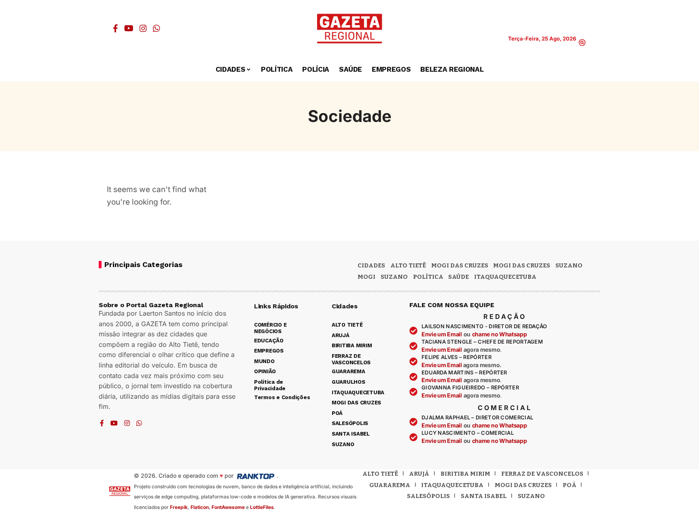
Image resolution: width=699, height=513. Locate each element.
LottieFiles (262, 507)
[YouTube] (129, 28)
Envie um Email (442, 334)
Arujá (419, 473)
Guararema (389, 485)
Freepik (179, 507)
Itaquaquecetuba (452, 485)
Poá (569, 485)
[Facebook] (115, 28)
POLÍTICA (428, 276)
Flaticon (200, 507)
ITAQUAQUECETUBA (505, 276)
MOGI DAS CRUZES (459, 265)
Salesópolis (428, 496)
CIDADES (371, 265)
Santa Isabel (483, 496)
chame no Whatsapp (499, 334)
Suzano (568, 265)
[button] (582, 42)
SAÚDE (458, 276)
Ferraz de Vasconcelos (542, 473)
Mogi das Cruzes (521, 265)
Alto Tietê (408, 265)
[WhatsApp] (156, 28)
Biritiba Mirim (465, 473)
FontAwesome (228, 507)
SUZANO (394, 276)
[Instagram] (143, 28)
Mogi (366, 276)
